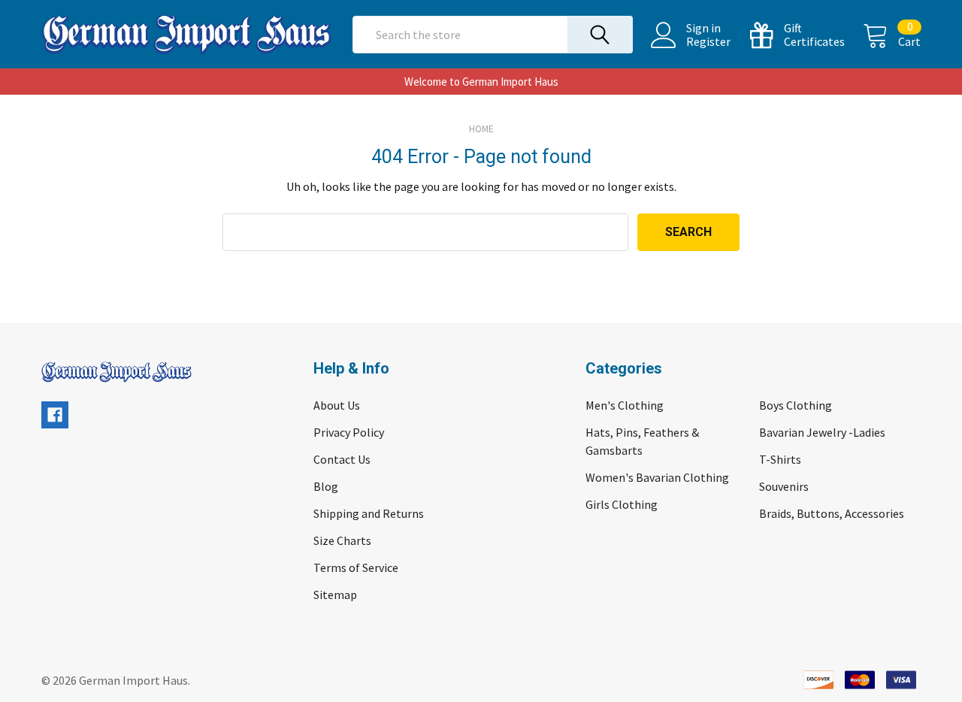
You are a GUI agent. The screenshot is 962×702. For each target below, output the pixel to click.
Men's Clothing (624, 405)
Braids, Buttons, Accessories (831, 513)
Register (708, 41)
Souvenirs (784, 486)
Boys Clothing (795, 405)
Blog (325, 486)
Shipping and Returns (368, 513)
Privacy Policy (348, 432)
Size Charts (342, 540)
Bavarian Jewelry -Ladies (822, 432)
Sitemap (335, 594)
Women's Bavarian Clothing (657, 477)
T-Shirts (780, 459)
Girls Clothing (621, 504)
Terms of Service (355, 567)
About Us (336, 405)
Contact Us (342, 459)
